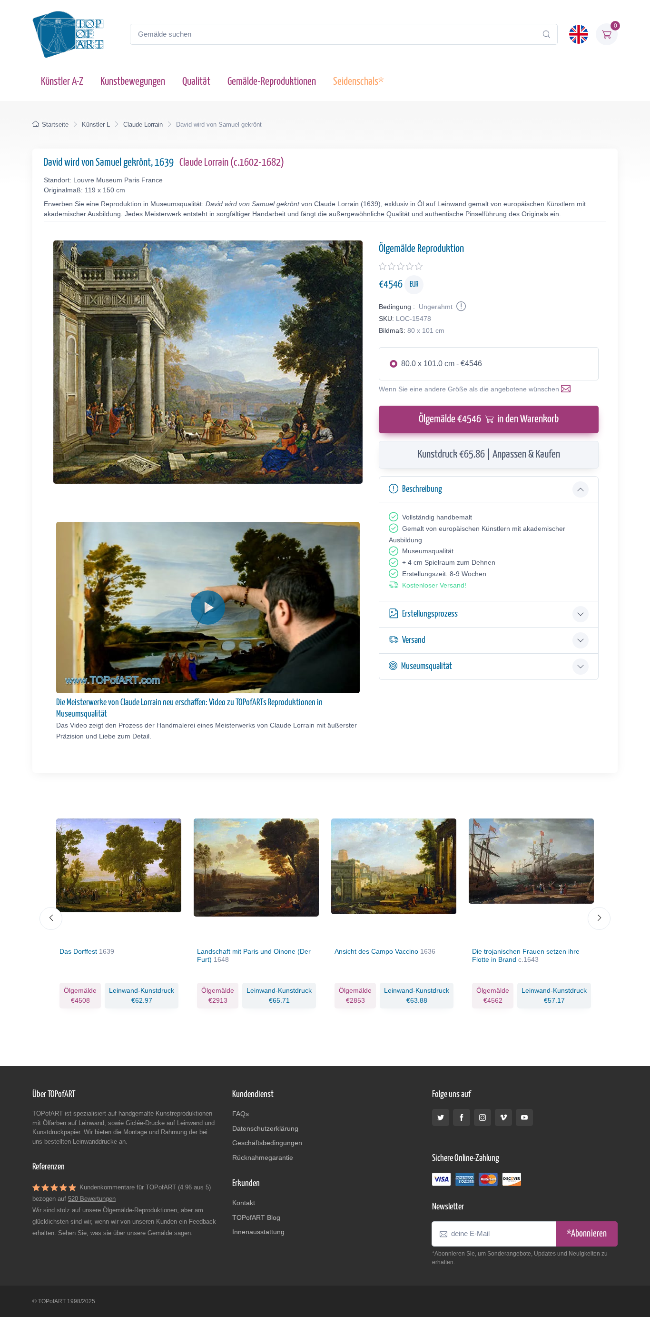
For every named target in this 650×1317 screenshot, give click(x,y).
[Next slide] (599, 918)
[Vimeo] (503, 1117)
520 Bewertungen (92, 1198)
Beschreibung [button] (422, 489)
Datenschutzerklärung (265, 1128)
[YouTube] (524, 1117)
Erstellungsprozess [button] (430, 614)
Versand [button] (413, 640)
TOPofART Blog (256, 1217)
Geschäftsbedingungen (267, 1143)
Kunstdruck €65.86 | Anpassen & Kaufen (489, 454)
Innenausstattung (258, 1232)
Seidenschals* (358, 81)
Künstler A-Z (62, 81)
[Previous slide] (50, 918)
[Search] (546, 34)
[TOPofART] (68, 34)
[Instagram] (482, 1117)
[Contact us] (567, 389)
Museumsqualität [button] (426, 666)
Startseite (55, 124)
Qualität (196, 81)
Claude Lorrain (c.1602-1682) (231, 162)
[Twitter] (440, 1117)
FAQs (240, 1113)
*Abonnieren (587, 1233)
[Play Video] (208, 607)
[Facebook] (461, 1117)
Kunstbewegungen (132, 81)
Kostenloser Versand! (434, 585)
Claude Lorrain (143, 124)
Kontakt (243, 1203)
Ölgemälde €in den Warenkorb (489, 419)
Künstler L (96, 124)
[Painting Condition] (460, 306)
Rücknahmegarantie (262, 1157)
